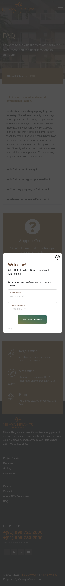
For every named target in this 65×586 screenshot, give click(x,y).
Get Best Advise (32, 319)
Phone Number (17, 305)
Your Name (15, 292)
